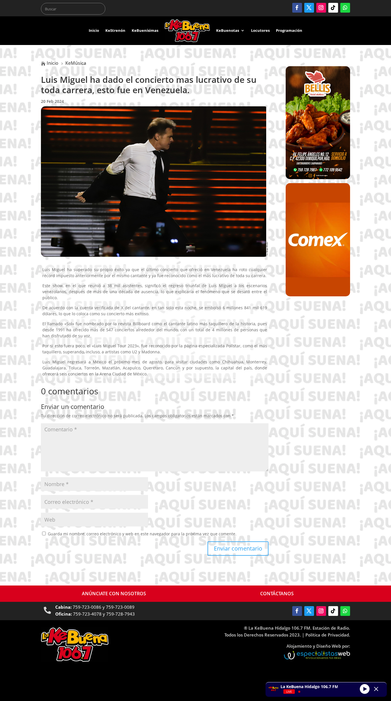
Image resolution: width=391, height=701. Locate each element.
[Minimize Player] (376, 689)
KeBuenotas (227, 30)
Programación (289, 30)
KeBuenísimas (145, 30)
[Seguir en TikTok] (333, 8)
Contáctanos (277, 593)
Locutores (260, 30)
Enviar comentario (238, 548)
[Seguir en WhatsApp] (345, 8)
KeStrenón (115, 30)
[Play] (364, 688)
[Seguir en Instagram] (321, 8)
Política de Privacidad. (327, 635)
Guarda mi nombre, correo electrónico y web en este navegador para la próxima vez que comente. (142, 533)
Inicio (94, 30)
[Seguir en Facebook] (297, 8)
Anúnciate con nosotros (114, 593)
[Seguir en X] (309, 8)
